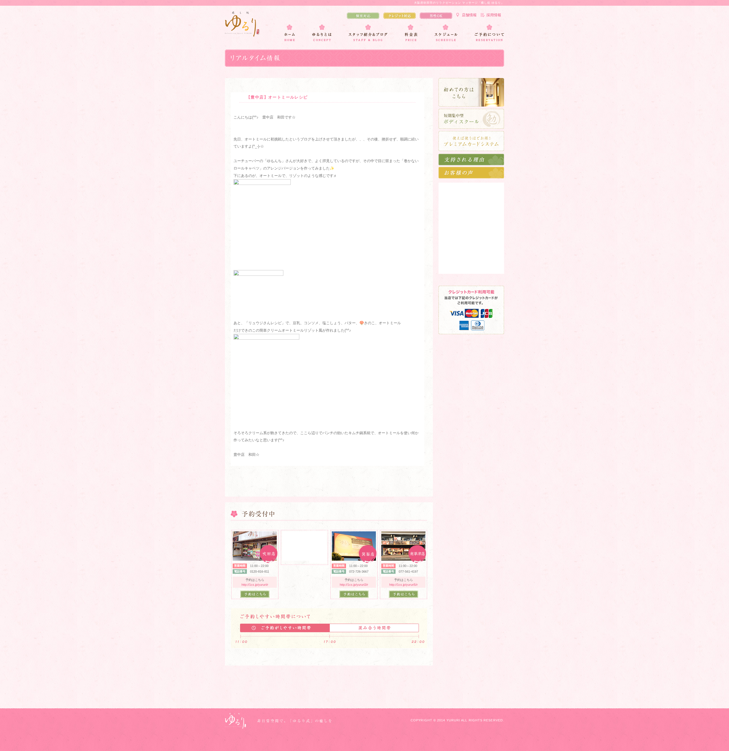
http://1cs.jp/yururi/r (254, 584)
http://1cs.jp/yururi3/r (354, 584)
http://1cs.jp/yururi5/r (403, 584)
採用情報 (493, 15)
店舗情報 (469, 15)
